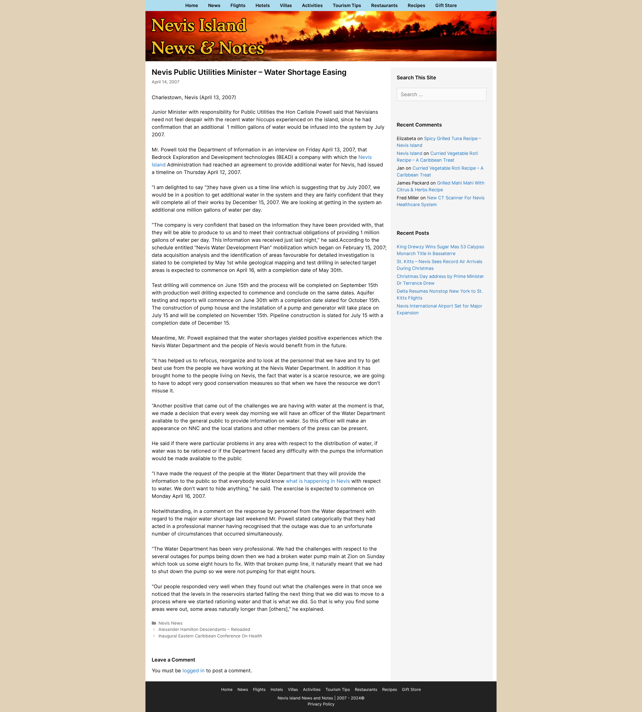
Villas (286, 5)
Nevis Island (409, 153)
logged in (194, 671)
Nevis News (170, 623)
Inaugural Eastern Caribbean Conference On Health (210, 635)
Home (191, 5)
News (214, 5)
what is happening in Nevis (318, 481)
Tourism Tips (347, 5)
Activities (312, 5)
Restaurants (384, 5)
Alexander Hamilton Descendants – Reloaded (204, 629)
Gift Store (446, 5)
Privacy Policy (321, 703)
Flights (238, 5)
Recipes (416, 5)
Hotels (263, 5)
